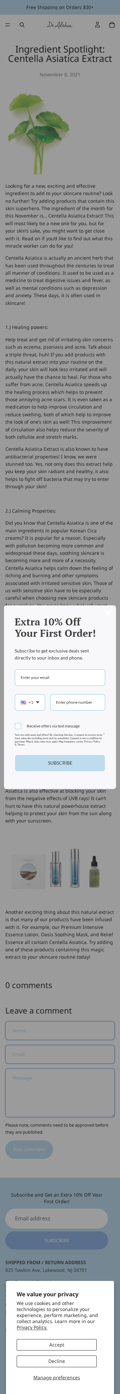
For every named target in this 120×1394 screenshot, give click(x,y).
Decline (56, 1361)
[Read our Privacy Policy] (104, 736)
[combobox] (30, 702)
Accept (56, 1344)
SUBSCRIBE (60, 763)
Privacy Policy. (32, 1327)
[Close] (108, 613)
